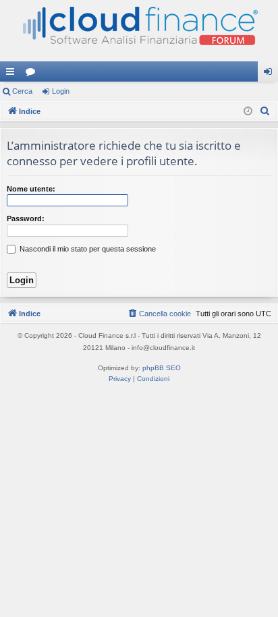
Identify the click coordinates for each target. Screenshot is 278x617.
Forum (33, 74)
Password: (26, 218)
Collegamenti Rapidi (12, 74)
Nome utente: (31, 189)
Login (61, 91)
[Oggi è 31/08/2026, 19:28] (248, 111)
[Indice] (139, 30)
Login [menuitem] (270, 74)
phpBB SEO (161, 368)
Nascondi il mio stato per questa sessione (87, 249)
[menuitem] (265, 111)
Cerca (22, 91)
